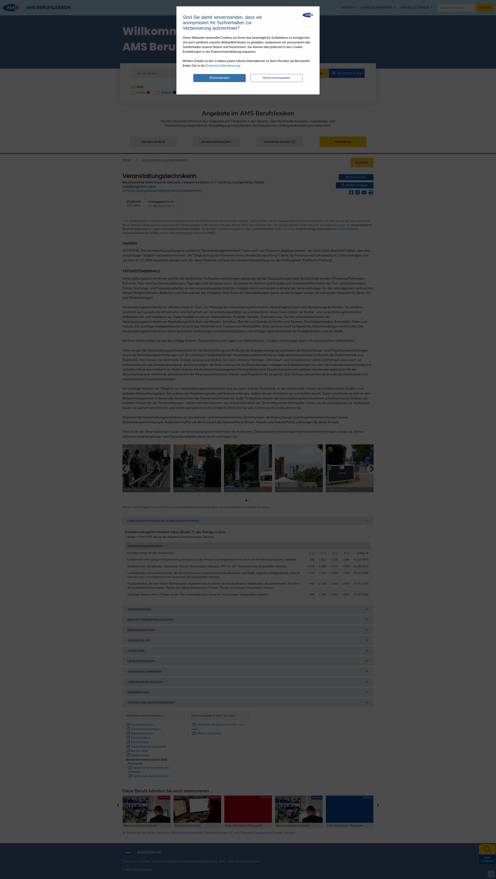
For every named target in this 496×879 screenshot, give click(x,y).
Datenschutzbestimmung (223, 65)
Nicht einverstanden (276, 77)
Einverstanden (220, 77)
